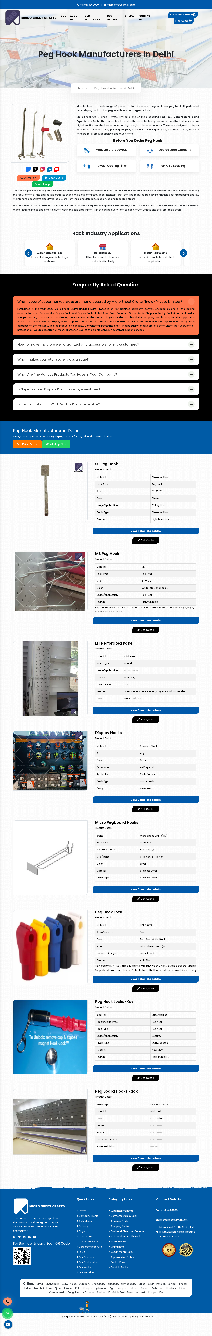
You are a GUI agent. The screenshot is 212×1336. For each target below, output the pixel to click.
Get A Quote (55, 177)
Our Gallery (112, 17)
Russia (130, 1292)
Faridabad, (113, 1284)
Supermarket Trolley (122, 1257)
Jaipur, (182, 1288)
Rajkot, (141, 1284)
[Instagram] (24, 1237)
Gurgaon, (84, 1284)
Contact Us (145, 17)
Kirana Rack (117, 1246)
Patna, (39, 1284)
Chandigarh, (52, 1284)
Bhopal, (183, 1284)
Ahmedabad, (128, 1284)
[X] (19, 1237)
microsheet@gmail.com (120, 4)
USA (161, 1292)
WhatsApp (43, 184)
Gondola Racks (119, 1267)
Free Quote (182, 20)
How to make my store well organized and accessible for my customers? (78, 344)
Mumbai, (39, 1288)
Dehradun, (158, 1288)
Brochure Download (181, 14)
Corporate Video (88, 1241)
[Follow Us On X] (35, 169)
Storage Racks (118, 1241)
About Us (74, 17)
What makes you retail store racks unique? (53, 359)
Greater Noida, (57, 1292)
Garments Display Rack (123, 1216)
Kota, (78, 1288)
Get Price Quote (27, 444)
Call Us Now (29, 177)
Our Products (92, 17)
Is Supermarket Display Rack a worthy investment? (59, 389)
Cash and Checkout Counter (127, 1231)
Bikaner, (68, 1288)
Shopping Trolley (120, 1221)
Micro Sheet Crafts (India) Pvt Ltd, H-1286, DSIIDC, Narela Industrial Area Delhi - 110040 (179, 1232)
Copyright (64, 1316)
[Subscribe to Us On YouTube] (56, 169)
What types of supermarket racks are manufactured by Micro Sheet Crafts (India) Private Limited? (99, 301)
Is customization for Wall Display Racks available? (58, 404)
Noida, (73, 1284)
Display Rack (117, 1262)
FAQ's (81, 1252)
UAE (84, 1292)
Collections (85, 1221)
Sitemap (130, 16)
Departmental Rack (121, 1252)
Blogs (81, 1231)
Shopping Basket (120, 1226)
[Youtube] (34, 1237)
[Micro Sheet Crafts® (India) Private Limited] (31, 17)
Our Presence (86, 1257)
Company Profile (88, 1216)
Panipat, (161, 1284)
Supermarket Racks (121, 1210)
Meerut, (145, 1288)
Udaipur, (87, 1288)
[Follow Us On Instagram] (42, 169)
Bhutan (101, 1292)
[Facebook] (14, 1237)
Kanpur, (122, 1288)
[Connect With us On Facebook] (28, 169)
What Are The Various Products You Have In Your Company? (67, 374)
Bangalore (74, 1292)
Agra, (113, 1288)
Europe (152, 1292)
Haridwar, (171, 1288)
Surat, (151, 1284)
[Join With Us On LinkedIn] (49, 169)
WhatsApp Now (56, 444)
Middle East (118, 1292)
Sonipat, (172, 1284)
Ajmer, (58, 1288)
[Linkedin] (29, 1237)
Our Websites (86, 1272)
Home (62, 16)
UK (108, 1292)
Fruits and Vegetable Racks (126, 1236)
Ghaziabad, (98, 1284)
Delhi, (65, 1284)
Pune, (49, 1288)
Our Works (84, 1267)
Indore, (28, 1288)
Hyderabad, (101, 1288)
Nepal (91, 1292)
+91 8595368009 (89, 4)
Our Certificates (88, 1262)
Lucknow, (134, 1288)
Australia (141, 1292)
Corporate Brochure (90, 1246)
